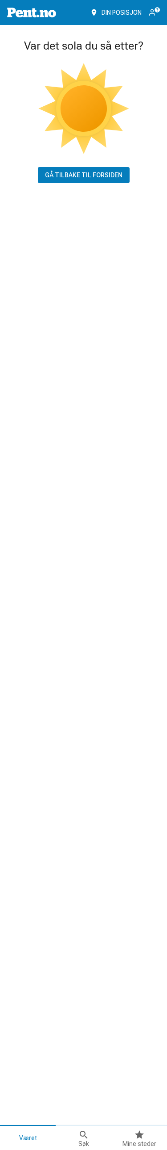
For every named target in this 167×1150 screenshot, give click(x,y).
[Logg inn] (154, 11)
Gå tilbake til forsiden (83, 175)
